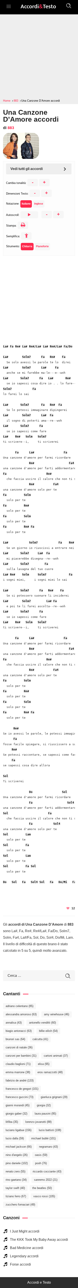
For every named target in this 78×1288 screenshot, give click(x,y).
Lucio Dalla (15, 1138)
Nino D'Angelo (17, 1155)
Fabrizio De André (20, 1080)
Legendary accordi (24, 1256)
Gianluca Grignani (54, 1097)
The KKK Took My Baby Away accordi (39, 1239)
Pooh (41, 1163)
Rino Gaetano (16, 1179)
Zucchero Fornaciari (20, 1204)
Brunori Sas (15, 1039)
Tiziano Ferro (16, 1196)
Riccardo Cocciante (47, 1171)
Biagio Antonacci (19, 1030)
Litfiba (12, 1121)
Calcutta (40, 1039)
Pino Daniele (17, 1163)
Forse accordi (20, 1264)
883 (11, 128)
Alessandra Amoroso (21, 1014)
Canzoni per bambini (21, 1055)
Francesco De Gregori (22, 1088)
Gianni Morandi (17, 1105)
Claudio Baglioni (18, 1064)
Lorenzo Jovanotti (38, 1121)
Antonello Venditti (42, 1022)
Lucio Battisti (50, 1130)
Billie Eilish (48, 1030)
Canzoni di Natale (19, 1047)
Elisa (43, 1064)
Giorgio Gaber (16, 1113)
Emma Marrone (18, 1072)
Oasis (41, 1155)
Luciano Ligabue (18, 1130)
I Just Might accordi (24, 1231)
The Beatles (42, 1188)
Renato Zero (15, 1171)
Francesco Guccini (19, 1097)
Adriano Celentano (19, 1006)
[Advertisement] (39, 56)
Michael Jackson (19, 1146)
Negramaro (48, 1146)
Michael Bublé (43, 1138)
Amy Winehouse (56, 1014)
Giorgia (44, 1105)
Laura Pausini (45, 1113)
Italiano (26, 203)
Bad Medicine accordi (26, 1248)
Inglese (38, 203)
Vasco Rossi (44, 1196)
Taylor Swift (15, 1188)
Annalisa (14, 1022)
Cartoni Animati (56, 1055)
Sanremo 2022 (45, 1179)
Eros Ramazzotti (50, 1072)
